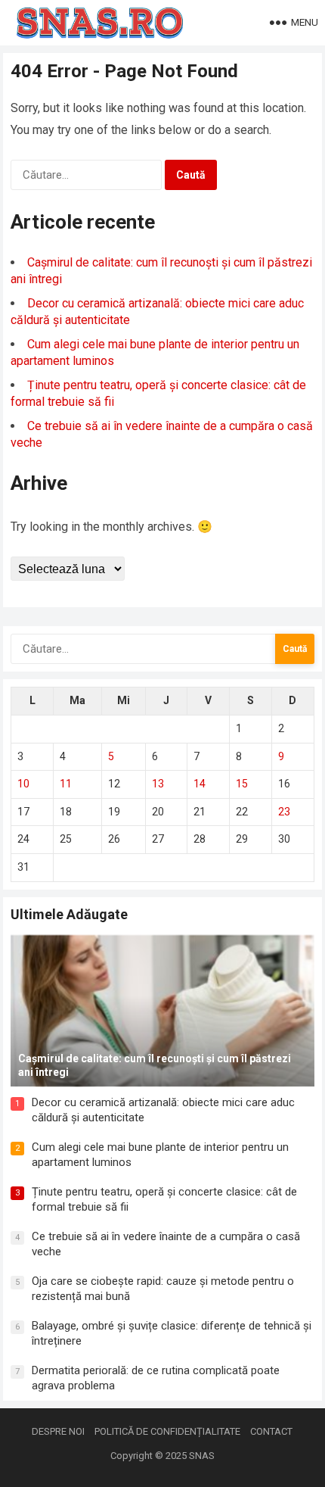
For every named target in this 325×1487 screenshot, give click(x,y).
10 (23, 784)
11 (66, 784)
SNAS (202, 1455)
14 (199, 784)
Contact (271, 1431)
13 (158, 784)
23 (284, 812)
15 (242, 784)
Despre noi (58, 1431)
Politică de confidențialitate (167, 1431)
